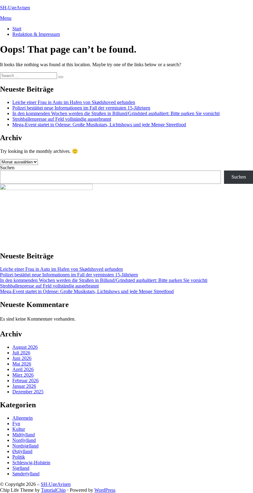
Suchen (7, 167)
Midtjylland (23, 434)
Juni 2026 (21, 358)
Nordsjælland (25, 445)
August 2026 (25, 347)
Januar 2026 (24, 386)
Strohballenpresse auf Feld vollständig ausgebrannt (61, 119)
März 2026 (23, 375)
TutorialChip (53, 490)
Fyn (16, 423)
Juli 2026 (21, 352)
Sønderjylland (25, 473)
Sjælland (20, 468)
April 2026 (23, 369)
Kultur (18, 429)
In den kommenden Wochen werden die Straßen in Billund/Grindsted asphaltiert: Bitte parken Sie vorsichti (116, 113)
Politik (18, 457)
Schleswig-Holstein (31, 462)
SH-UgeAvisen (15, 7)
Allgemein (22, 418)
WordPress (104, 490)
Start (16, 28)
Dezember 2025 (28, 391)
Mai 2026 (21, 363)
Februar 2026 (25, 380)
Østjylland (22, 451)
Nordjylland (24, 440)
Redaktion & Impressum (36, 34)
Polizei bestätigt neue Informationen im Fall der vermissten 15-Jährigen (81, 107)
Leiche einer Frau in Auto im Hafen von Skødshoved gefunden (73, 102)
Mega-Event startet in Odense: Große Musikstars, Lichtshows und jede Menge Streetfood (99, 124)
